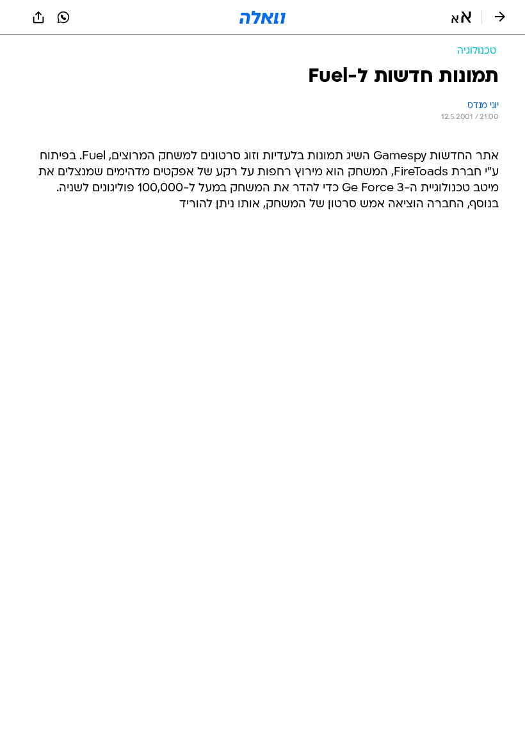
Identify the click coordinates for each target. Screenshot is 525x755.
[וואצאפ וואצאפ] (63, 17)
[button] (461, 17)
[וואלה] (262, 17)
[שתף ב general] (38, 17)
